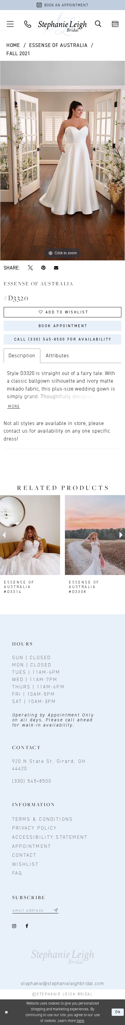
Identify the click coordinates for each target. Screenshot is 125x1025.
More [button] (14, 406)
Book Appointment (63, 325)
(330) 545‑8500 (32, 781)
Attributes (57, 355)
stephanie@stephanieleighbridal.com (62, 983)
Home (13, 45)
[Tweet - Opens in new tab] (30, 268)
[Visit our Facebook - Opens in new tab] (27, 926)
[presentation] (30, 535)
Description (21, 355)
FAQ (17, 873)
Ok (118, 1011)
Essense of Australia (58, 45)
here (80, 1020)
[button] (10, 24)
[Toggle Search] (98, 24)
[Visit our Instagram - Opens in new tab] (14, 926)
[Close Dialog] (6, 1012)
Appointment (31, 846)
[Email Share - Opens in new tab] (56, 267)
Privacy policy (34, 828)
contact (24, 855)
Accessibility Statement (50, 837)
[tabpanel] (62, 160)
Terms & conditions (42, 819)
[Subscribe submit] (56, 910)
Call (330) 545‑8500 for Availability (63, 339)
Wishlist (25, 864)
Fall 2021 (18, 53)
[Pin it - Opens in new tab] (43, 268)
